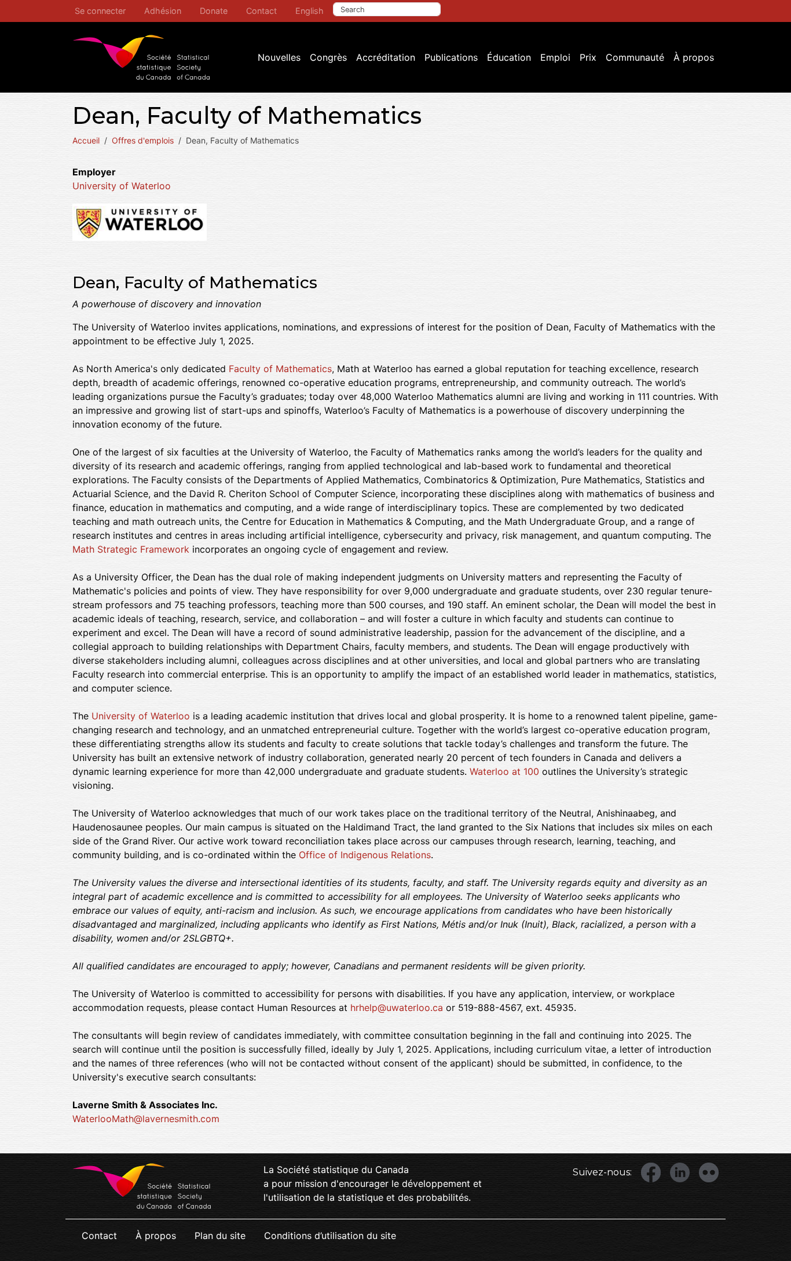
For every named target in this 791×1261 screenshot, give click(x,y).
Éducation (509, 57)
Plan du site (220, 1235)
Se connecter (100, 11)
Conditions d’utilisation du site (330, 1235)
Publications (451, 57)
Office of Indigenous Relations (365, 855)
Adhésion (162, 11)
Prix (588, 57)
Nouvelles (279, 57)
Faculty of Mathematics (280, 368)
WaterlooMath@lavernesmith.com (145, 1118)
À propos (693, 57)
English (309, 11)
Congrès (328, 57)
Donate (214, 11)
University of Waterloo (121, 186)
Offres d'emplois (143, 140)
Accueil (86, 140)
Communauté (635, 57)
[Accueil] (141, 57)
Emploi (555, 57)
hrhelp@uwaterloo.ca (396, 1007)
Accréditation (385, 57)
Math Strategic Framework (130, 549)
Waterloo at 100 (504, 771)
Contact (261, 11)
